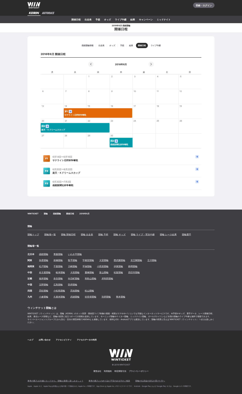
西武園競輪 (119, 260)
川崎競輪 (72, 266)
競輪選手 (186, 234)
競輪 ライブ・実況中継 (143, 234)
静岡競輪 (132, 266)
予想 (97, 19)
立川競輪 (152, 260)
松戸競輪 (43, 266)
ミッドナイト (164, 19)
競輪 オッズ (119, 234)
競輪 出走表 (87, 234)
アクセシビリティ (64, 339)
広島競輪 (58, 284)
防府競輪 (72, 284)
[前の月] (91, 64)
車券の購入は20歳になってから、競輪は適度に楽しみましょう (55, 381)
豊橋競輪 (89, 272)
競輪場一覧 (50, 234)
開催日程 (76, 19)
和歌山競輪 (90, 278)
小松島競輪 (59, 290)
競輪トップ (33, 234)
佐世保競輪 (90, 296)
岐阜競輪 (60, 272)
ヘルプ (30, 339)
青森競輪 (58, 254)
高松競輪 (43, 290)
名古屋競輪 (45, 272)
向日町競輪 (74, 278)
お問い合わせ (45, 339)
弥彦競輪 (43, 260)
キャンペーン (146, 19)
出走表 (88, 19)
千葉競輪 (58, 266)
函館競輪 (43, 254)
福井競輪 (43, 278)
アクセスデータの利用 (87, 339)
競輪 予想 (103, 234)
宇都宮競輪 (88, 260)
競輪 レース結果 (168, 234)
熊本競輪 (120, 296)
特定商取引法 (120, 371)
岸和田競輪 (107, 278)
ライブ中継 (120, 19)
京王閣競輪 (136, 260)
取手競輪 (72, 260)
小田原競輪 (102, 266)
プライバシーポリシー (139, 371)
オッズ (107, 19)
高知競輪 (75, 290)
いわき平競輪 (75, 254)
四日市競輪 (134, 272)
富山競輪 (103, 272)
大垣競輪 (75, 272)
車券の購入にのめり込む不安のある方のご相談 (109, 381)
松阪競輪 (118, 272)
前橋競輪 (58, 260)
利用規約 (108, 371)
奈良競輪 (58, 278)
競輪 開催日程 (68, 234)
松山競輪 (89, 290)
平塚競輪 (87, 266)
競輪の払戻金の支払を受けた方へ (150, 381)
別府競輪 (106, 296)
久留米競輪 (59, 296)
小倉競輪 (43, 296)
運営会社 (97, 371)
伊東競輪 (118, 266)
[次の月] (151, 64)
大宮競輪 (103, 260)
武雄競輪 (75, 296)
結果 (132, 19)
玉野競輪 (43, 284)
